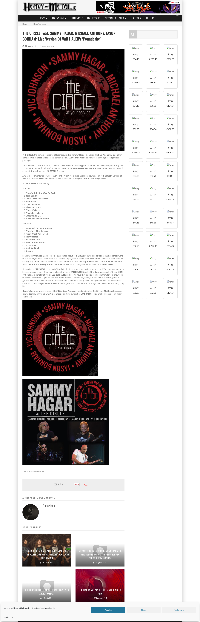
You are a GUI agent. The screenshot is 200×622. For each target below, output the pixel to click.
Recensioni (58, 18)
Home (24, 24)
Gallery (150, 18)
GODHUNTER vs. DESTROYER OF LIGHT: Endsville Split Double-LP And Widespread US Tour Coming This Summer (47, 554)
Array (136, 54)
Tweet (86, 485)
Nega (143, 610)
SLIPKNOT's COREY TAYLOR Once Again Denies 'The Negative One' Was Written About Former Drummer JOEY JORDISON (100, 554)
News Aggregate (49, 45)
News (42, 18)
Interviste (77, 18)
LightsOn (136, 18)
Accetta (108, 610)
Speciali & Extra (114, 18)
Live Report (94, 18)
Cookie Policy (9, 617)
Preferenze (179, 610)
